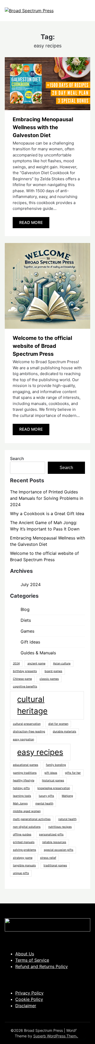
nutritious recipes (60, 827)
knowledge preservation (53, 788)
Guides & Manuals (38, 652)
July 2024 (31, 584)
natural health (67, 819)
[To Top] (81, 1033)
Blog (25, 609)
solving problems (24, 850)
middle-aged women (27, 811)
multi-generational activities (32, 819)
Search (17, 458)
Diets (26, 620)
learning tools (22, 796)
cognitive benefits (25, 686)
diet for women (58, 724)
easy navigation (23, 739)
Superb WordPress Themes (56, 1036)
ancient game (36, 663)
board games (53, 671)
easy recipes (40, 752)
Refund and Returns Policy (41, 966)
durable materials (64, 731)
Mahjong (67, 796)
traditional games (55, 865)
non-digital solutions (27, 827)
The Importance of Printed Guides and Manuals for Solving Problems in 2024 (46, 498)
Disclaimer (25, 1005)
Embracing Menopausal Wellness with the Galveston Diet (43, 127)
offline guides (22, 834)
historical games (53, 780)
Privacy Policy (29, 993)
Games (27, 631)
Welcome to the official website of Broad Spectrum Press (42, 346)
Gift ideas (30, 642)
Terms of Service (32, 960)
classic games (49, 679)
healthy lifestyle (23, 780)
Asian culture (61, 663)
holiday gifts (21, 788)
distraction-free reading (29, 731)
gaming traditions (25, 773)
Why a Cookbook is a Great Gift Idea (47, 513)
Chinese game (22, 679)
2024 (16, 663)
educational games (25, 765)
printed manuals (24, 842)
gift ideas (50, 773)
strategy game (22, 858)
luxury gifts (46, 796)
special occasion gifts (58, 850)
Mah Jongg (20, 803)
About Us (24, 953)
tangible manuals (24, 865)
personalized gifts (51, 834)
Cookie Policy (29, 999)
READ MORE (31, 222)
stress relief (48, 858)
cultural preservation (27, 724)
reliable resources (54, 842)
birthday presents (25, 671)
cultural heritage (32, 705)
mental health (44, 803)
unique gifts (21, 873)
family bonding (56, 765)
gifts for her (73, 773)
